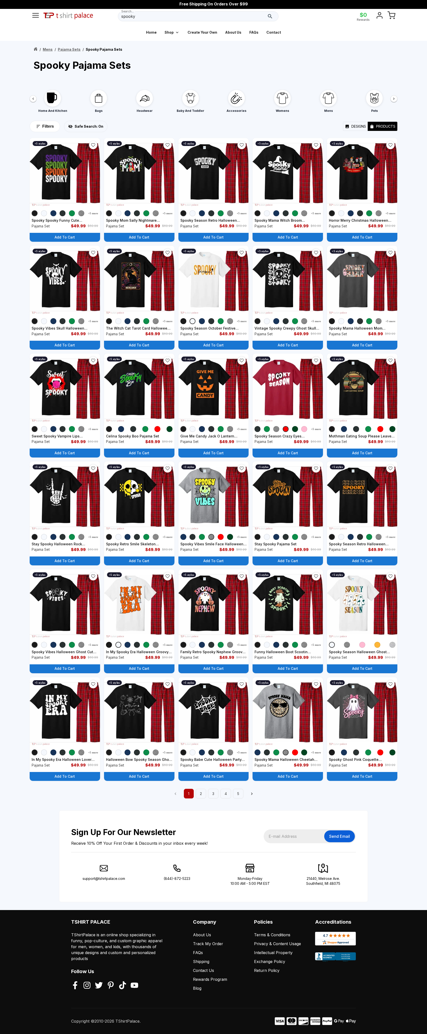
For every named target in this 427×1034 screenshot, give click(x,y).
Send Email (339, 836)
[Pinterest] (111, 985)
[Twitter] (99, 985)
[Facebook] (75, 985)
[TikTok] (123, 985)
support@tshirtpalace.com (104, 878)
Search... (127, 11)
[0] (391, 16)
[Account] (379, 16)
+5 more (93, 213)
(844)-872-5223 (177, 878)
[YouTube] (134, 985)
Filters (48, 126)
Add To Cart (65, 237)
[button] (93, 145)
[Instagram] (87, 985)
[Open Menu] (36, 16)
